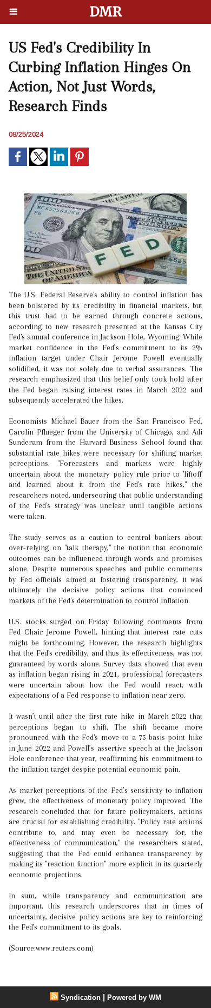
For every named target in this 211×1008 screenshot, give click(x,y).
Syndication (81, 997)
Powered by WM (134, 997)
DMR (106, 11)
